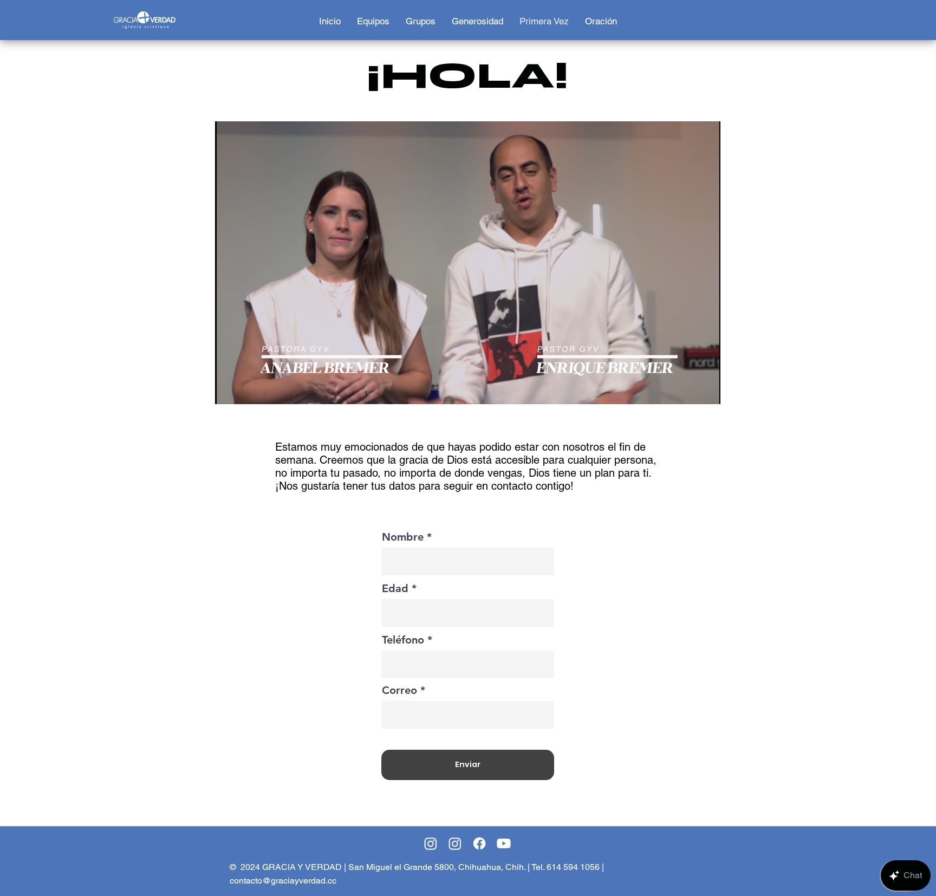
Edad (395, 588)
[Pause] (229, 389)
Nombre (403, 536)
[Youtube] (504, 843)
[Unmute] (247, 389)
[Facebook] (479, 843)
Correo (399, 690)
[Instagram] (430, 843)
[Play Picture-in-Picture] (687, 389)
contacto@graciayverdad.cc (283, 880)
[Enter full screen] (706, 389)
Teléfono (403, 639)
